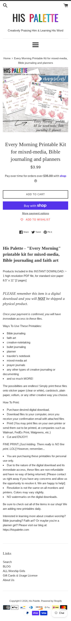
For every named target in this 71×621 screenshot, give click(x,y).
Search (7, 561)
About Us (8, 580)
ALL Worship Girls (14, 571)
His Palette (34, 601)
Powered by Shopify (51, 601)
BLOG (7, 566)
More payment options (35, 213)
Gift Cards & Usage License (20, 575)
